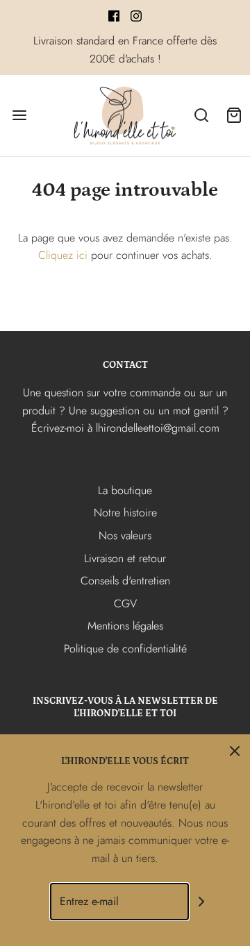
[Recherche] (201, 115)
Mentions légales (125, 626)
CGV (125, 603)
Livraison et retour (125, 558)
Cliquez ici (63, 255)
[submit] (201, 902)
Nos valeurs (125, 535)
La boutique (125, 490)
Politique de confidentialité (125, 649)
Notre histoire (125, 513)
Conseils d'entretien (125, 581)
